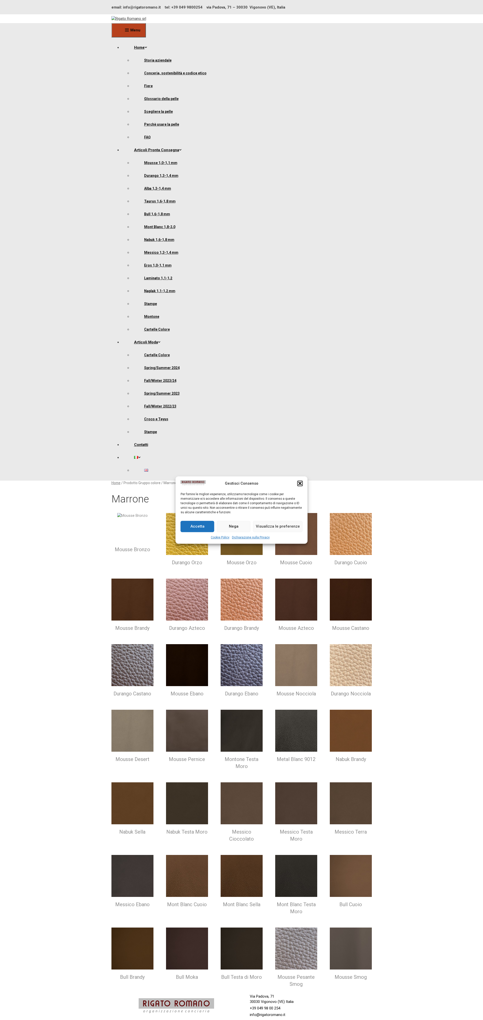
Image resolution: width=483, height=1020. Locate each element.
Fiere (148, 86)
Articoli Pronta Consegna (156, 150)
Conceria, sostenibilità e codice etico (175, 73)
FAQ (147, 137)
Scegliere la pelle (158, 112)
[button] (300, 483)
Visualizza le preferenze (278, 526)
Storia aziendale (158, 60)
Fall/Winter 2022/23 (160, 406)
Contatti (141, 444)
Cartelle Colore (157, 329)
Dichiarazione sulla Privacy (251, 537)
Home (139, 47)
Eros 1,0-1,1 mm (158, 265)
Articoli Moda (146, 342)
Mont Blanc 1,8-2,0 (159, 227)
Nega (233, 526)
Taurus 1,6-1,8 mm (160, 201)
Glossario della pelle (161, 99)
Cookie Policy (220, 537)
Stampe (150, 304)
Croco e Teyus (156, 419)
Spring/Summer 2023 (162, 393)
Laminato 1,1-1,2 (158, 278)
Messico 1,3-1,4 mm (161, 252)
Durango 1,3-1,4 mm (161, 176)
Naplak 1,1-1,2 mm (159, 291)
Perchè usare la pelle (161, 124)
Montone (151, 317)
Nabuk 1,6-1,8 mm (159, 240)
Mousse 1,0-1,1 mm (160, 163)
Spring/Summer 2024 (162, 368)
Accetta (197, 526)
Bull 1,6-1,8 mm (157, 214)
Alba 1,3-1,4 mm (157, 188)
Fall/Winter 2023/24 (160, 381)
